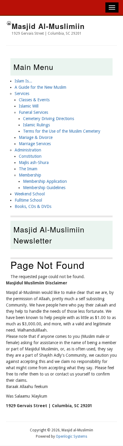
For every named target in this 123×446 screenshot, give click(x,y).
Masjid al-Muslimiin (48, 26)
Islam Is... (23, 81)
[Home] (9, 24)
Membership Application (45, 181)
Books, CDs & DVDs (33, 206)
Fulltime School (28, 200)
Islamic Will (29, 106)
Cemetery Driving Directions (48, 118)
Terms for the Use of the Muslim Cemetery (61, 131)
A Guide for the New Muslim (40, 87)
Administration (28, 150)
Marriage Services (35, 143)
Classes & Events (34, 99)
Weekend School (30, 193)
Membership (30, 175)
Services (22, 93)
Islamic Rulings (36, 124)
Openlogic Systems (71, 436)
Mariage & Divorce (36, 137)
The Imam (28, 168)
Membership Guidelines (44, 187)
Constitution (30, 156)
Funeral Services (33, 112)
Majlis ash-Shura (34, 162)
